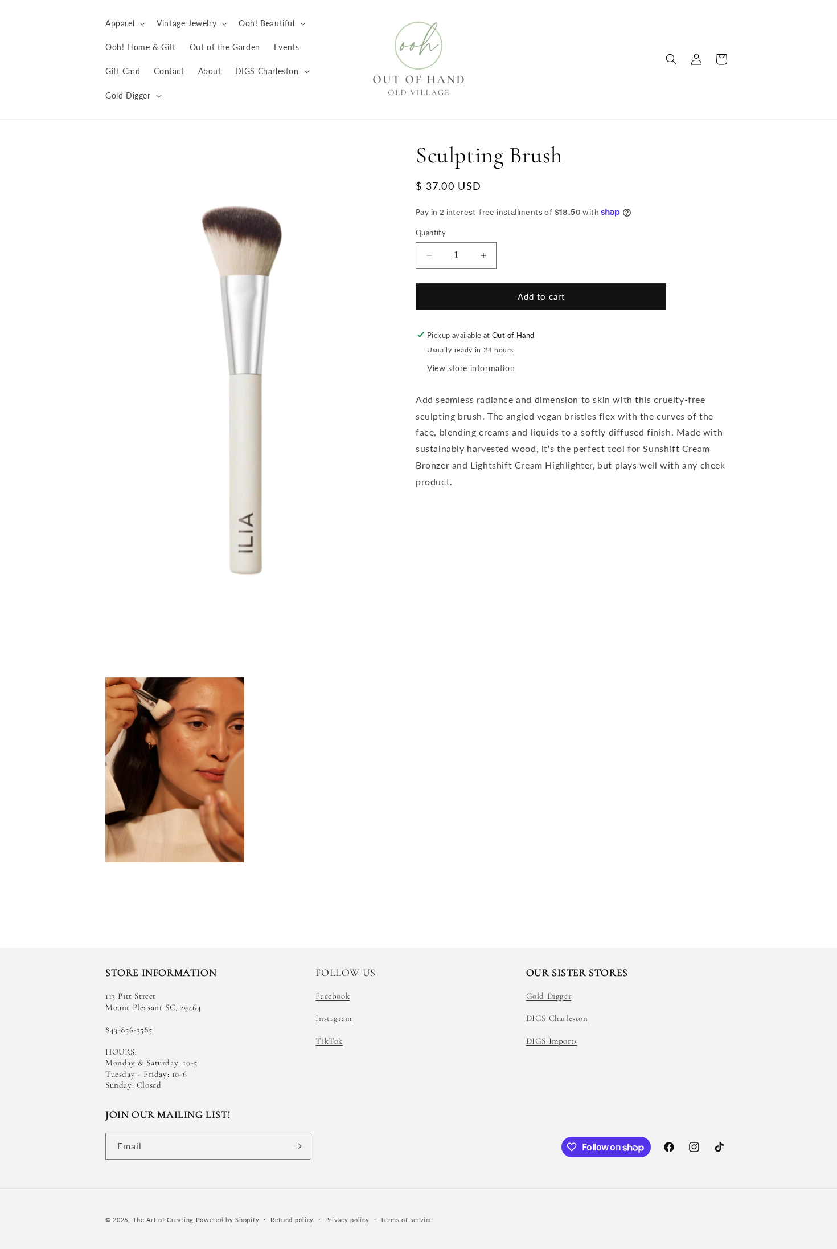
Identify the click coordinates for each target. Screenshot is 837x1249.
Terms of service (406, 1219)
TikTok (329, 1041)
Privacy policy (347, 1219)
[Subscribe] (297, 1146)
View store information (471, 367)
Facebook (332, 996)
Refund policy (292, 1219)
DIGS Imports (551, 1041)
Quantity (431, 232)
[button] (124, 23)
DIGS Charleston (557, 1018)
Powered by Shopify (228, 1219)
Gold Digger (549, 996)
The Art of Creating (164, 1219)
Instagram (333, 1018)
